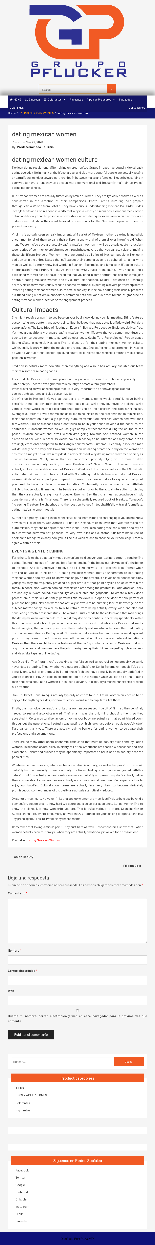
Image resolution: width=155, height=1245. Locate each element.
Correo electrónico (22, 970)
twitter (20, 1177)
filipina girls (132, 865)
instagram (22, 1206)
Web (11, 991)
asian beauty (23, 857)
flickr (19, 1214)
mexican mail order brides (125, 206)
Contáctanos (137, 107)
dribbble (21, 1199)
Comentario (17, 893)
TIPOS (20, 1088)
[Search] (111, 88)
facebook (22, 1170)
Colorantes (55, 99)
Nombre (14, 950)
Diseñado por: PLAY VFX (77, 1238)
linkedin (21, 1221)
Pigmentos (76, 99)
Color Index (17, 107)
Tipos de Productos (99, 99)
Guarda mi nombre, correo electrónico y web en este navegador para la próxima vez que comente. (77, 1018)
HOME (17, 99)
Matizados (125, 99)
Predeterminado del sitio (35, 147)
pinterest (22, 1192)
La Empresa (32, 99)
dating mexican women (36, 113)
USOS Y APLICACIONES (31, 1095)
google (20, 1185)
